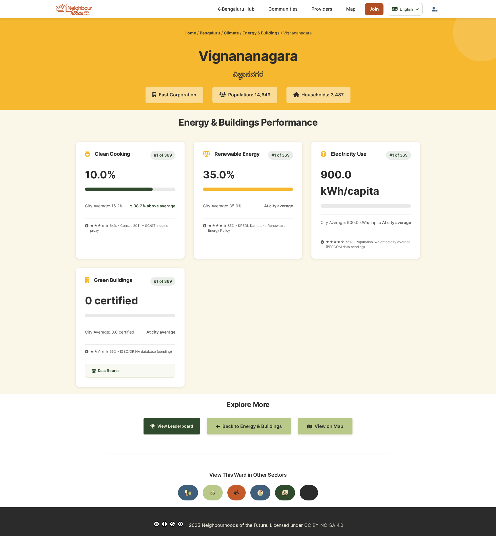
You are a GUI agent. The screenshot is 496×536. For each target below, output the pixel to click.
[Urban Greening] (285, 492)
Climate (231, 32)
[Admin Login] (434, 9)
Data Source (108, 371)
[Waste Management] (213, 492)
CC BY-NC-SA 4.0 (323, 525)
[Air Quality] (236, 492)
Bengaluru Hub (238, 9)
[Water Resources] (260, 492)
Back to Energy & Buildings (252, 426)
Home (190, 32)
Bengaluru (210, 32)
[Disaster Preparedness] (309, 492)
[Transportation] (188, 492)
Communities (283, 9)
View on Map (329, 426)
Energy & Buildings (261, 32)
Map (351, 9)
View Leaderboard (175, 426)
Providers (321, 9)
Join (374, 9)
